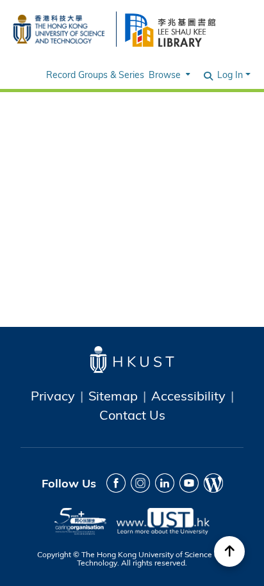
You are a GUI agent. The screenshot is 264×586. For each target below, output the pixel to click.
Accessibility (188, 395)
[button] (209, 75)
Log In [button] (231, 74)
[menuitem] (168, 74)
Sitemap (113, 395)
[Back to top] (229, 551)
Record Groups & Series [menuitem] (95, 74)
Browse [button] (165, 74)
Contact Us (132, 415)
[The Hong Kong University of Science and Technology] (58, 27)
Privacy (53, 395)
